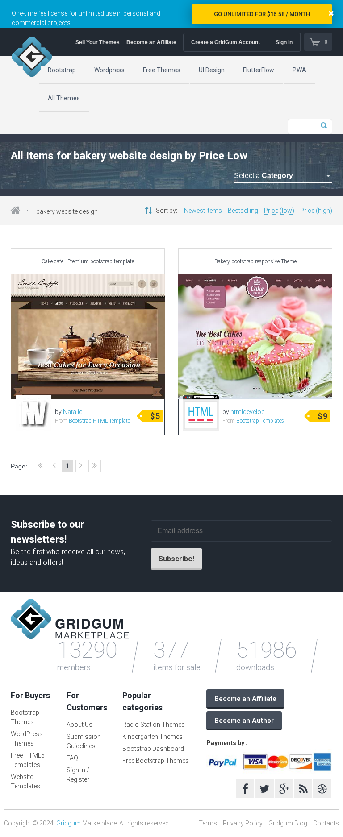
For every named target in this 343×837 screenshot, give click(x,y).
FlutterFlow (258, 70)
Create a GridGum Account (225, 42)
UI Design (212, 70)
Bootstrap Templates (260, 421)
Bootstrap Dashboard (153, 748)
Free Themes (161, 70)
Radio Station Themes (153, 724)
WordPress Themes (27, 738)
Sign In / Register (78, 775)
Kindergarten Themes (152, 736)
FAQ (72, 758)
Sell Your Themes (97, 42)
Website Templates (25, 781)
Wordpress (109, 70)
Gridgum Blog (287, 823)
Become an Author (244, 721)
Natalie (72, 411)
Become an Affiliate (151, 42)
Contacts (326, 823)
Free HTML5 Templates (28, 760)
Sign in (284, 42)
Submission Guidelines (84, 741)
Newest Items (203, 210)
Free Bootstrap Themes (155, 760)
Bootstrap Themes (25, 717)
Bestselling (243, 210)
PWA (299, 70)
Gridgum (68, 823)
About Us (79, 724)
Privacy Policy (243, 823)
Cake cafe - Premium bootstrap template (88, 261)
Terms (208, 823)
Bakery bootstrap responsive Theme (255, 261)
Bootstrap (62, 70)
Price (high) (316, 210)
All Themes (64, 98)
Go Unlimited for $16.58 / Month (262, 14)
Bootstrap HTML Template (99, 421)
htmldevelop (247, 411)
